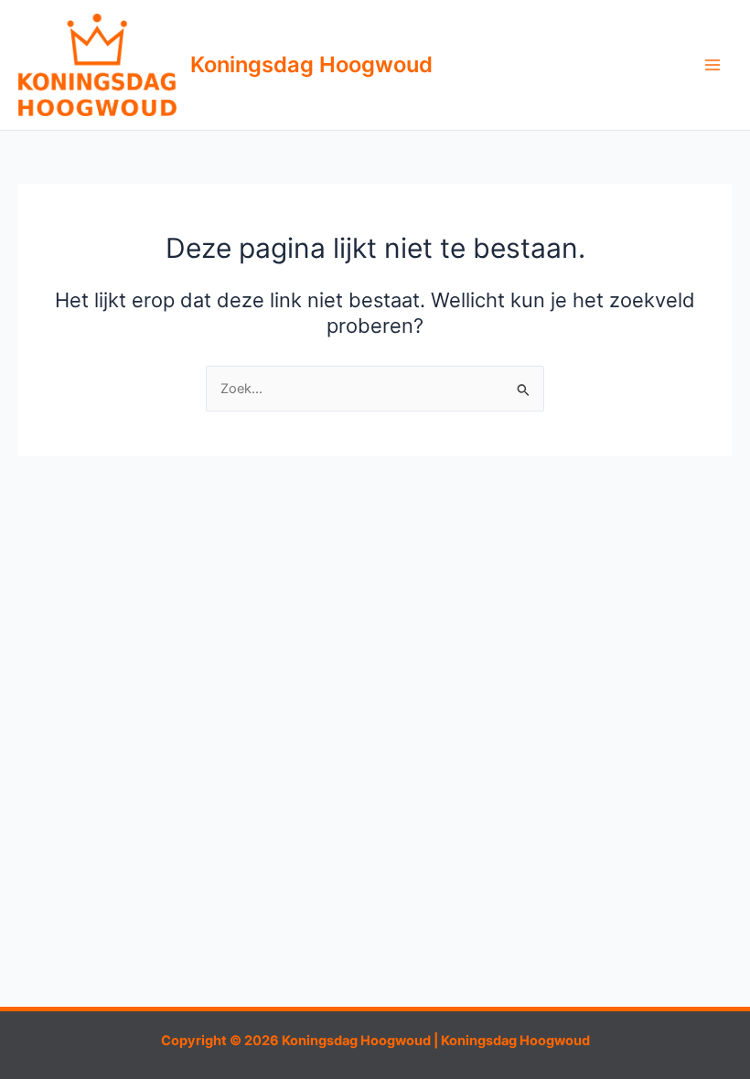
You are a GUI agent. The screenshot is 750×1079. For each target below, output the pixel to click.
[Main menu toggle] (712, 65)
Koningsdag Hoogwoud (311, 64)
